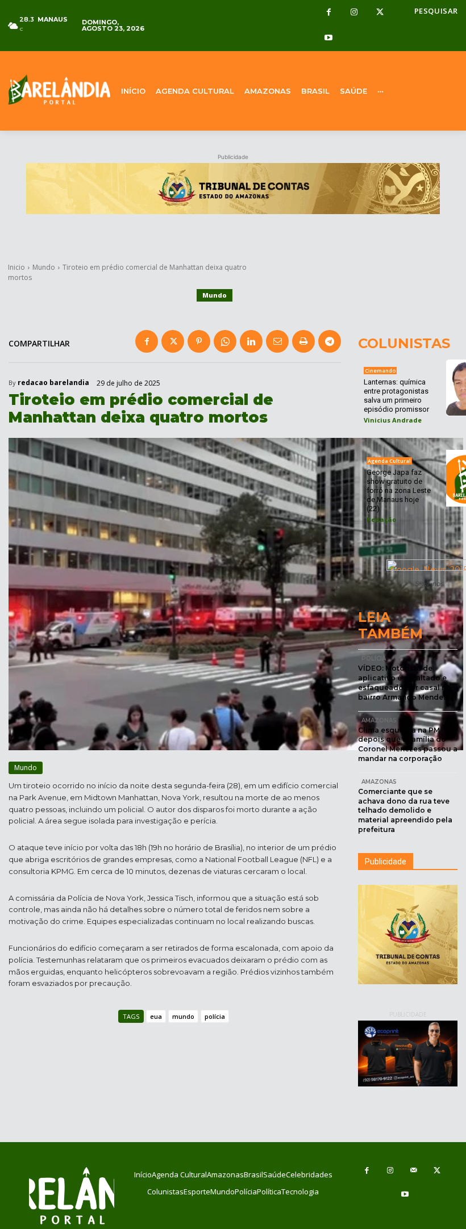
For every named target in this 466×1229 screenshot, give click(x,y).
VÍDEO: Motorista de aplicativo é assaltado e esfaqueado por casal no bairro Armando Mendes (404, 682)
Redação (381, 519)
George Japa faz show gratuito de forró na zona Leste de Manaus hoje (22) (399, 490)
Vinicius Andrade (393, 420)
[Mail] (414, 1171)
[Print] (303, 341)
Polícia (373, 658)
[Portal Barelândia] (58, 89)
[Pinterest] (199, 341)
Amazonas (379, 720)
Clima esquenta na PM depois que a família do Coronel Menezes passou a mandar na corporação (407, 744)
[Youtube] (329, 38)
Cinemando (380, 370)
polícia (215, 1016)
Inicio (16, 267)
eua (156, 1016)
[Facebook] (329, 13)
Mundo (43, 267)
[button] (436, 11)
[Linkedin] (251, 341)
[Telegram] (329, 341)
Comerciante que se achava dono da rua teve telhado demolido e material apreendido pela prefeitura (405, 810)
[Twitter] (380, 13)
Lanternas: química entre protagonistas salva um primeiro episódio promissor (396, 395)
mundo (183, 1016)
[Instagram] (354, 13)
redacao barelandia (53, 382)
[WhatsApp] (225, 341)
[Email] (277, 341)
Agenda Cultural (389, 461)
